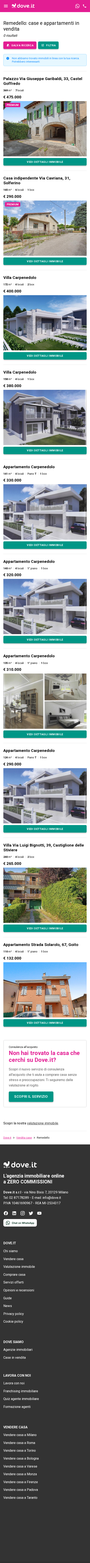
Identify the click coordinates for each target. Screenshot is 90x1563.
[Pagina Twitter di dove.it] (30, 1215)
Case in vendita (14, 1358)
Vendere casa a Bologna (21, 1458)
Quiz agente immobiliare (21, 1399)
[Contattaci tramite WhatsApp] (77, 6)
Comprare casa (14, 1275)
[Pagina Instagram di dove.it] (22, 1215)
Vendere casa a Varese (20, 1466)
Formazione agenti (17, 1407)
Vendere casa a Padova (20, 1490)
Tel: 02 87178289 (16, 1198)
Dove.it (7, 1137)
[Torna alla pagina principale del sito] (23, 6)
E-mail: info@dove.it (46, 1198)
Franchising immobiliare (20, 1391)
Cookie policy (13, 1321)
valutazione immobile (42, 1123)
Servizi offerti (13, 1282)
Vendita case (24, 1137)
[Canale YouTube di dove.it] (39, 1215)
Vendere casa (13, 1259)
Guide (7, 1298)
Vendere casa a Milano (20, 1435)
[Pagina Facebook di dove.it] (5, 1215)
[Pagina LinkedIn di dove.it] (14, 1215)
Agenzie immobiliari (17, 1350)
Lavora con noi (13, 1383)
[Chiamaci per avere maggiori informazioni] (84, 6)
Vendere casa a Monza (20, 1474)
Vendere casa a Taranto (20, 1498)
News (7, 1306)
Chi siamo (10, 1251)
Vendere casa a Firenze (20, 1482)
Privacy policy (13, 1314)
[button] (45, 121)
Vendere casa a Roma (19, 1443)
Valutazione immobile (19, 1267)
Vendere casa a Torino (19, 1451)
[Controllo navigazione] (5, 6)
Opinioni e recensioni (18, 1290)
